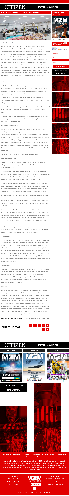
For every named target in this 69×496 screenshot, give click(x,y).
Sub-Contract (13, 42)
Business (40, 457)
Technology (37, 454)
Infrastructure (16, 454)
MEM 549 (11, 350)
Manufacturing (49, 454)
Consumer (29, 457)
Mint (2, 46)
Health (27, 454)
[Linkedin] (34, 488)
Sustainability (62, 454)
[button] (1, 1)
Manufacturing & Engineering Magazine (12, 318)
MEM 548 (34, 350)
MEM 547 (58, 350)
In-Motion (5, 454)
